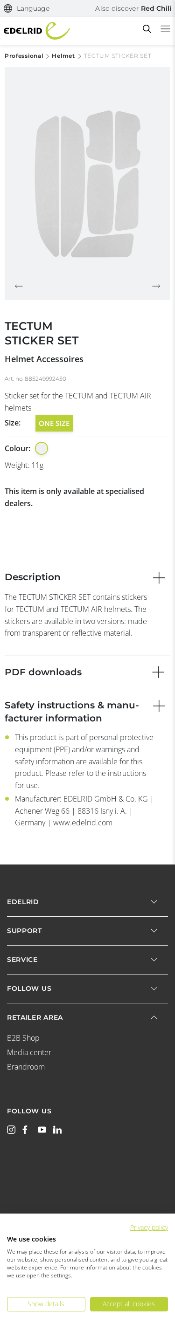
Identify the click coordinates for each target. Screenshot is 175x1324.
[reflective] (41, 448)
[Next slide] (156, 286)
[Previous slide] (19, 286)
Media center (29, 1052)
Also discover (133, 8)
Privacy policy (149, 1227)
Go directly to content (88, 5)
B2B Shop (23, 1038)
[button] (27, 9)
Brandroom (26, 1067)
